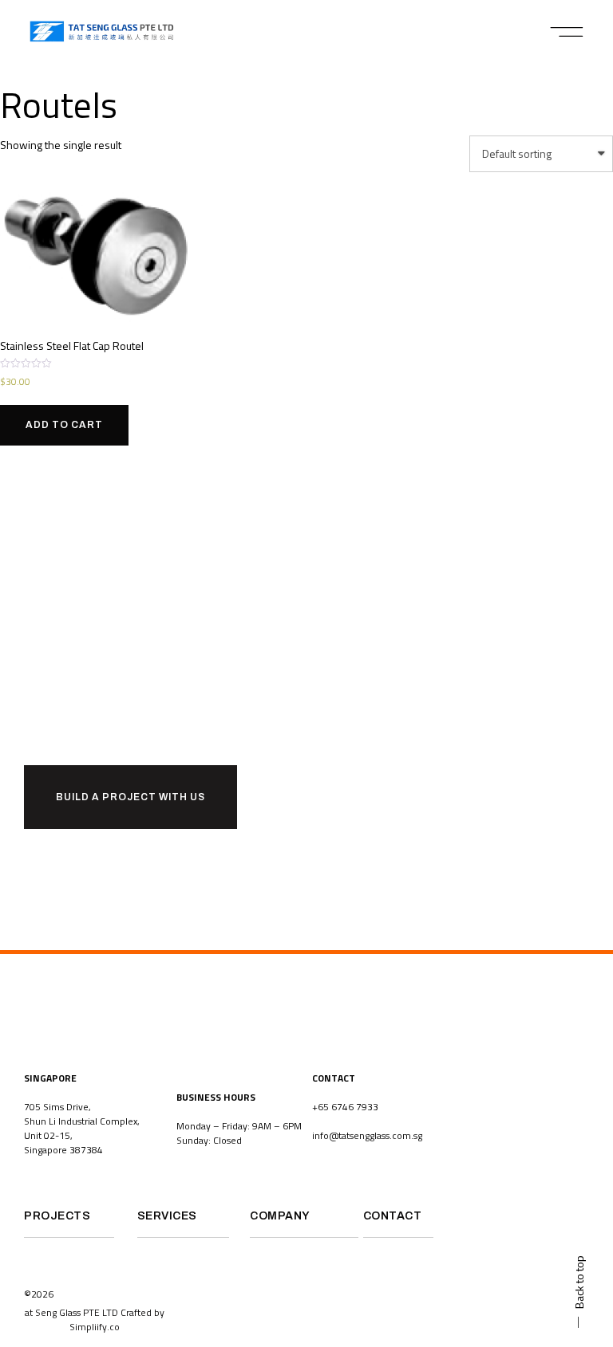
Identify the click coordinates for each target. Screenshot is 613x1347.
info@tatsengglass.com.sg (367, 1135)
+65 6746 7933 (345, 1106)
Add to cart (64, 424)
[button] (567, 32)
